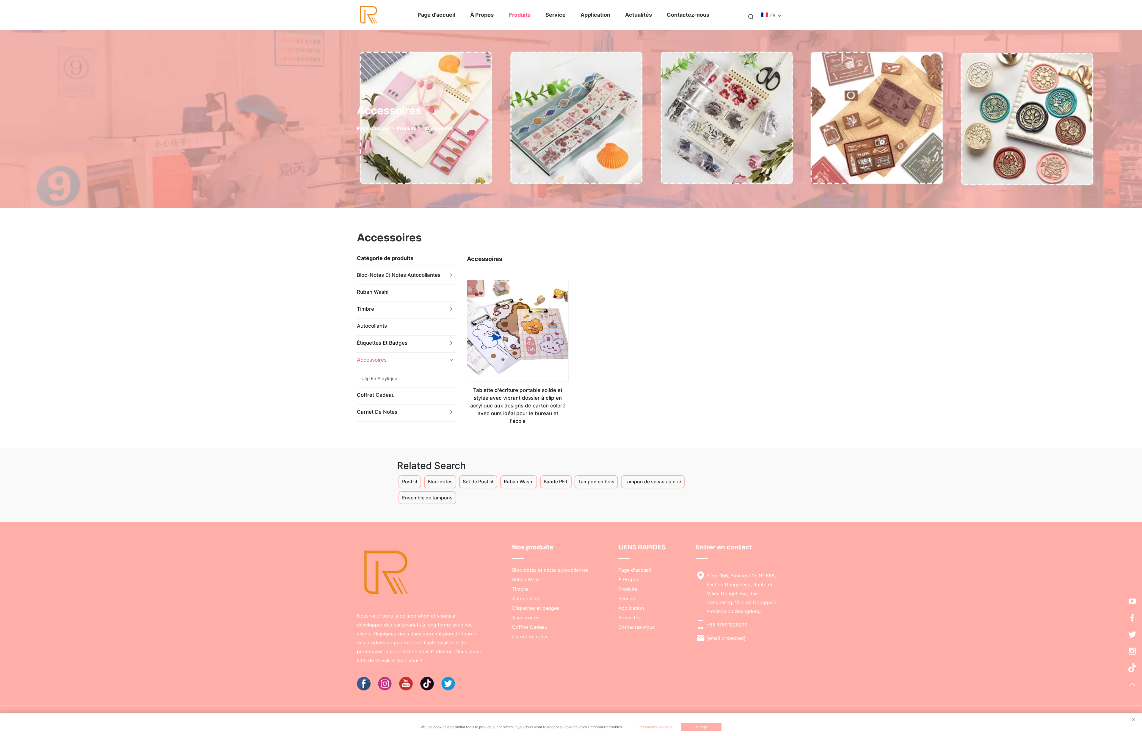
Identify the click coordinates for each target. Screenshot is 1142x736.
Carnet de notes (377, 412)
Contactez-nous (688, 15)
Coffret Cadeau (376, 395)
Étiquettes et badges (382, 343)
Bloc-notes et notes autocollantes (398, 275)
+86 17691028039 (727, 625)
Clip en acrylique (379, 378)
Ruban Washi (372, 292)
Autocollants (372, 326)
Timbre (365, 309)
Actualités (638, 15)
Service (555, 15)
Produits (520, 15)
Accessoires (439, 128)
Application (595, 15)
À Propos (482, 15)
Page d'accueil (436, 15)
